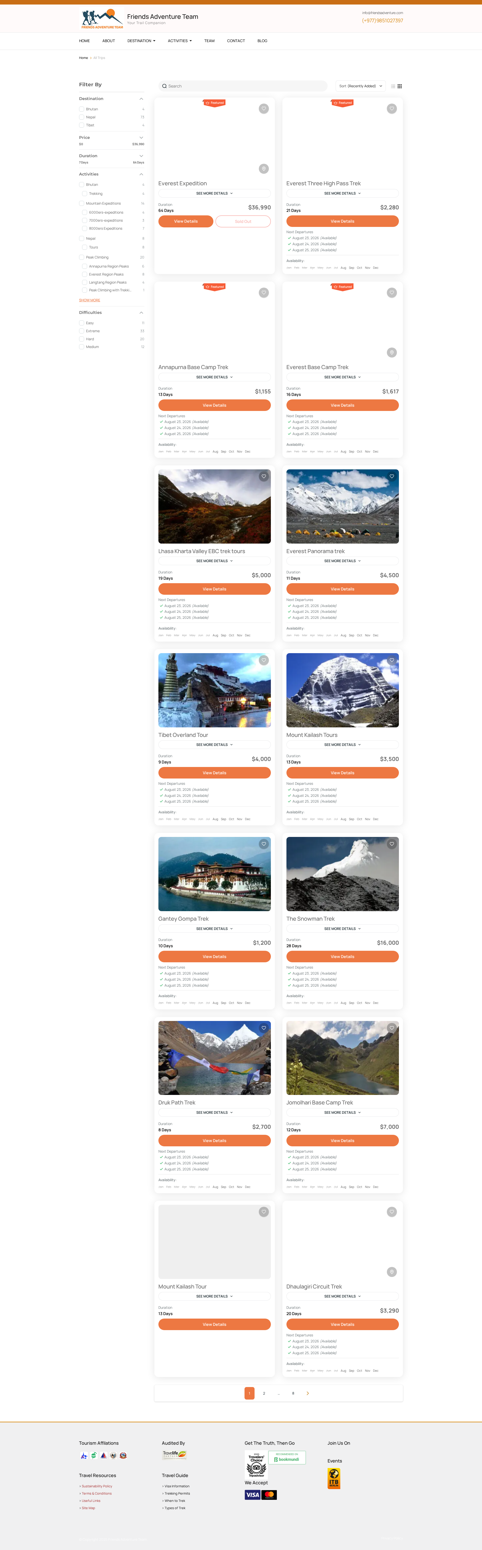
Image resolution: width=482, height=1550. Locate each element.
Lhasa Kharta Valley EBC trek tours (201, 551)
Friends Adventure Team (162, 16)
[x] (89, 2)
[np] (132, 2)
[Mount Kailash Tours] (342, 690)
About (108, 40)
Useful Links (91, 1500)
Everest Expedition (182, 183)
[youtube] (98, 2)
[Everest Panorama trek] (342, 506)
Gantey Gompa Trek (183, 918)
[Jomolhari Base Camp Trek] (342, 1058)
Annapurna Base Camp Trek (193, 367)
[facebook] (81, 2)
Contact (236, 40)
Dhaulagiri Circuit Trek (314, 1286)
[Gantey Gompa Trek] (214, 874)
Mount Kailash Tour (182, 1286)
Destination (139, 40)
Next (308, 1393)
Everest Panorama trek (315, 551)
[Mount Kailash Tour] (214, 1242)
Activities (178, 40)
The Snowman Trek (310, 918)
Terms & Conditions (97, 1493)
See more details (212, 193)
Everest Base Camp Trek (317, 367)
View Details (186, 221)
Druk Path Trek (176, 1102)
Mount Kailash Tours (312, 735)
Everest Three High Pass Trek (323, 183)
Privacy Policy (392, 1538)
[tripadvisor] (115, 2)
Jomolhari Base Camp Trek (319, 1102)
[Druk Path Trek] (214, 1058)
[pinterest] (123, 2)
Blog (262, 40)
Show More (89, 300)
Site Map (88, 1508)
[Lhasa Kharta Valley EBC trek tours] (214, 506)
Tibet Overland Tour (183, 735)
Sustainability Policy (97, 1486)
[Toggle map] (264, 169)
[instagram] (106, 2)
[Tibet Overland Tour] (214, 690)
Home (84, 40)
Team (209, 40)
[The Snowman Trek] (342, 874)
